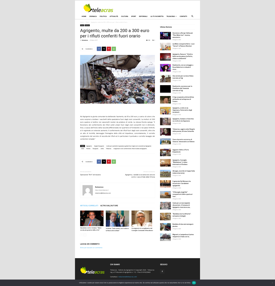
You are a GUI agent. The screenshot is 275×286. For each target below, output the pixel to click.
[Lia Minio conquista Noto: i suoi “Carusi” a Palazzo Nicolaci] (165, 46)
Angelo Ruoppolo (99, 146)
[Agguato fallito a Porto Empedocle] (165, 152)
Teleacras (171, 16)
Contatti (183, 16)
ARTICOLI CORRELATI (89, 206)
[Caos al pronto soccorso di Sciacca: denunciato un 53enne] (165, 141)
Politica (103, 16)
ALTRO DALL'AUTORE (109, 206)
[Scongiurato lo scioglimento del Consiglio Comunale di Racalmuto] (143, 219)
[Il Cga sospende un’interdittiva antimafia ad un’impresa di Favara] (165, 100)
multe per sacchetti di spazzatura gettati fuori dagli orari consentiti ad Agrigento (128, 146)
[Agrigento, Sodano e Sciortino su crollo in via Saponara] (165, 121)
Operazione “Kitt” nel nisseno (90, 175)
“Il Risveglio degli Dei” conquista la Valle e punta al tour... (182, 194)
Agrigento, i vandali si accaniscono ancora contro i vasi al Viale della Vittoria (140, 176)
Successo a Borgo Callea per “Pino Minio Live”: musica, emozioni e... (183, 35)
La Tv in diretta (156, 16)
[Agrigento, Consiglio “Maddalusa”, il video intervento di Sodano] (165, 163)
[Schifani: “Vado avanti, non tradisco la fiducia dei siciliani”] (117, 219)
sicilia (102, 148)
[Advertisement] (156, 8)
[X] (104, 49)
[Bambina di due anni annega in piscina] (165, 227)
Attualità (114, 16)
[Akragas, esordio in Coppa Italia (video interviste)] (165, 173)
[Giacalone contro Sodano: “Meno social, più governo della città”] (92, 218)
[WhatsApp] (114, 49)
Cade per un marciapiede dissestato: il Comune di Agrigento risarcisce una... (182, 205)
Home (84, 16)
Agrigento (89, 146)
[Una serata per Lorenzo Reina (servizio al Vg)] (165, 78)
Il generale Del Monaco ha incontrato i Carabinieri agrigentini (182, 183)
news (82, 148)
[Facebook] (99, 49)
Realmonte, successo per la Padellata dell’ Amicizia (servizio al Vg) (182, 88)
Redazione (85, 40)
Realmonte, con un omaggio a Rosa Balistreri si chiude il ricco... (183, 67)
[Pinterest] (109, 49)
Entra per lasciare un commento (91, 247)
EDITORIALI (143, 16)
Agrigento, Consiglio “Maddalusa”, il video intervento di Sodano (180, 162)
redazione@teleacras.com (127, 277)
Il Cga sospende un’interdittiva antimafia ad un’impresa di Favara (183, 99)
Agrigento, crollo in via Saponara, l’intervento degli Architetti (182, 110)
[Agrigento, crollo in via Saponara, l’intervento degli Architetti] (165, 110)
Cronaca (93, 16)
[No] (272, 283)
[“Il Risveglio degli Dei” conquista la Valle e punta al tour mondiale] (165, 194)
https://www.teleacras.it (101, 190)
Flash (87, 22)
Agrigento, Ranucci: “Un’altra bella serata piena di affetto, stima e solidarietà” (183, 56)
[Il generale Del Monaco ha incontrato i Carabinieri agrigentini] (165, 184)
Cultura (124, 16)
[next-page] (85, 235)
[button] (192, 16)
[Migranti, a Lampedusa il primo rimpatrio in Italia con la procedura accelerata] (165, 237)
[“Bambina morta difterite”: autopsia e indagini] (165, 216)
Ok (194, 283)
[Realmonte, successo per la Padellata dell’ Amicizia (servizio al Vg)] (165, 89)
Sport (133, 16)
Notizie (88, 148)
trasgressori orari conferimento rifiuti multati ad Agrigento (130, 148)
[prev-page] (81, 235)
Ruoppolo (95, 148)
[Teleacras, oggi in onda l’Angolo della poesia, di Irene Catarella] (165, 132)
